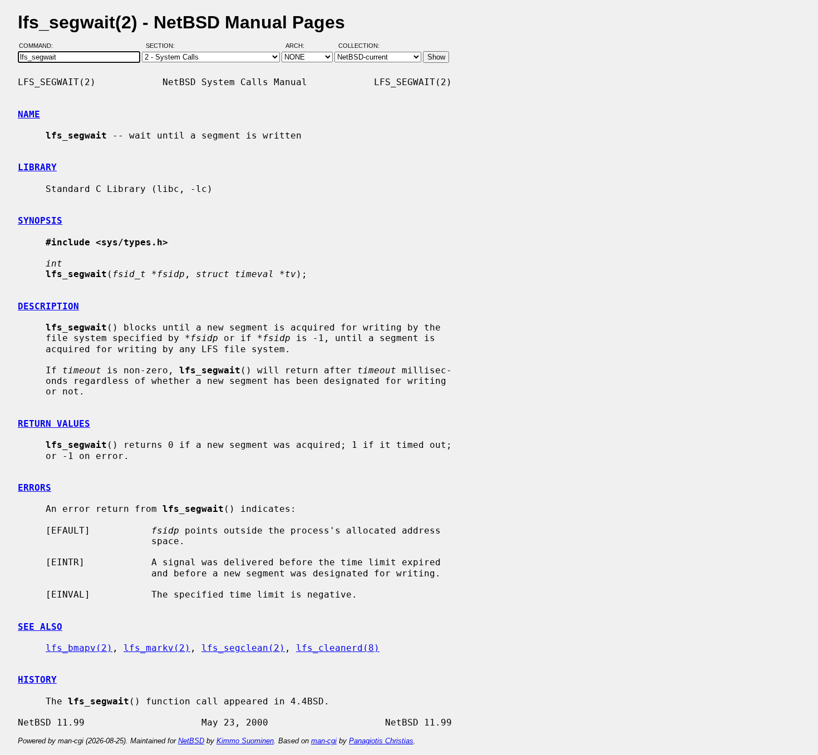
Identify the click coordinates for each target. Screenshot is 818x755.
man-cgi (324, 741)
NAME (29, 114)
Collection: (359, 46)
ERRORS (34, 487)
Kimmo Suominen (245, 741)
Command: (39, 46)
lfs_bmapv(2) (79, 648)
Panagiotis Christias (381, 741)
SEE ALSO (40, 626)
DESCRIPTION (48, 306)
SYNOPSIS (40, 220)
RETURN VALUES (54, 423)
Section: (163, 46)
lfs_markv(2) (157, 648)
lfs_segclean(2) (243, 648)
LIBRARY (37, 167)
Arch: (299, 46)
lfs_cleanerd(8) (338, 648)
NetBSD (191, 741)
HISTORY (37, 679)
